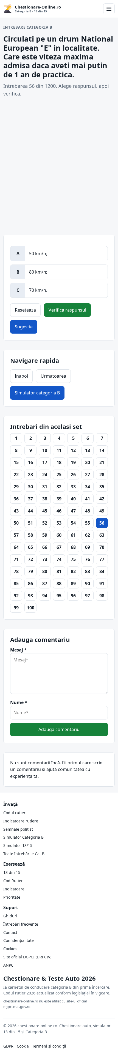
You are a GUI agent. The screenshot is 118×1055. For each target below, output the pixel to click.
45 (44, 511)
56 (101, 523)
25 (59, 474)
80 (44, 571)
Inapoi (21, 376)
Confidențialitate (18, 940)
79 (30, 571)
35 (101, 487)
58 (30, 535)
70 (101, 547)
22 (16, 474)
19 (73, 462)
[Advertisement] (59, 166)
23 (30, 474)
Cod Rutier (13, 880)
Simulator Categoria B (23, 837)
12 (73, 450)
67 (59, 547)
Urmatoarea (53, 376)
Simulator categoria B (37, 393)
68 (73, 547)
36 (16, 499)
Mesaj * (18, 650)
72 (30, 559)
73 (44, 559)
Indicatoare (13, 889)
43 (16, 511)
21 (101, 462)
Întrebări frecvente (20, 924)
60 (59, 535)
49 (101, 511)
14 (101, 450)
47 (73, 511)
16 (30, 462)
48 (87, 511)
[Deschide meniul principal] (109, 8)
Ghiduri (10, 915)
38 (44, 499)
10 (44, 450)
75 (73, 559)
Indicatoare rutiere (20, 821)
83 (87, 571)
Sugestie (24, 327)
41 (87, 499)
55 (87, 523)
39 (59, 499)
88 (59, 583)
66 (44, 547)
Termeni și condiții (49, 1046)
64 (16, 547)
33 (73, 487)
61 (73, 535)
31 (44, 487)
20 (87, 462)
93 (30, 596)
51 (30, 523)
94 (44, 596)
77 (101, 559)
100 (30, 608)
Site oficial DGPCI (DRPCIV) (27, 956)
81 (59, 571)
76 (87, 559)
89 (73, 583)
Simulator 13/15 (17, 845)
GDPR (8, 1046)
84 (101, 571)
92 (16, 596)
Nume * (18, 702)
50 (16, 523)
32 (59, 487)
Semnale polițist (18, 829)
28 (101, 474)
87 (44, 583)
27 (87, 474)
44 (30, 511)
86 (30, 583)
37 (30, 499)
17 (44, 462)
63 (101, 535)
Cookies (10, 948)
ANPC (8, 965)
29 (16, 487)
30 (30, 487)
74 (59, 559)
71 (16, 559)
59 (44, 535)
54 (73, 523)
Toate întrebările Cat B (23, 853)
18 (59, 462)
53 (59, 523)
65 (30, 547)
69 (87, 547)
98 (101, 596)
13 (87, 450)
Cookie (23, 1046)
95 (59, 596)
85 (16, 583)
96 (73, 596)
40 (73, 499)
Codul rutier (14, 812)
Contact (10, 932)
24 (44, 474)
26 (73, 474)
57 (16, 535)
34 (87, 487)
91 (101, 583)
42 (101, 499)
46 (59, 511)
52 (44, 523)
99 (16, 608)
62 (87, 535)
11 (59, 450)
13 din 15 (11, 872)
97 (87, 596)
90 (87, 583)
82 (73, 571)
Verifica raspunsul (67, 310)
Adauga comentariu (59, 729)
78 (16, 571)
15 (16, 462)
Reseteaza (25, 310)
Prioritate (11, 897)
